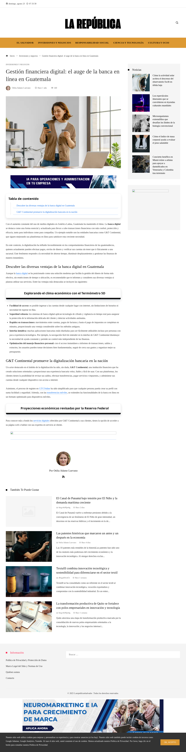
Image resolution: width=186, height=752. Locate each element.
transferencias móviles (57, 392)
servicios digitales (41, 420)
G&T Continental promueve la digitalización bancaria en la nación (47, 212)
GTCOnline (44, 388)
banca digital (22, 273)
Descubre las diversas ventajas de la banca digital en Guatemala (46, 205)
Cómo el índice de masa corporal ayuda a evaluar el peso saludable (164, 139)
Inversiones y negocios (17, 65)
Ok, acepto (170, 742)
